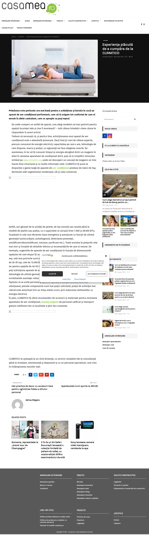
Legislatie (80, 523)
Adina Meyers (108, 57)
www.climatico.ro (32, 160)
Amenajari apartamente (111, 342)
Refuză (74, 274)
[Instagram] (144, 24)
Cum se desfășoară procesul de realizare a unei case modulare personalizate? (128, 231)
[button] (106, 256)
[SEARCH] (134, 119)
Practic (60, 21)
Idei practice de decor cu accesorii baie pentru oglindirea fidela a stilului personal (32, 389)
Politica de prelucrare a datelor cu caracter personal (53, 521)
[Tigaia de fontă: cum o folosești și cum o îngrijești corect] (107, 323)
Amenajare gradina (47, 482)
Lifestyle (95, 21)
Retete (116, 520)
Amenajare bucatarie (85, 485)
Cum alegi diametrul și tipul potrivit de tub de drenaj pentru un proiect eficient (125, 295)
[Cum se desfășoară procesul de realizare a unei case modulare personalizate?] (128, 221)
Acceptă (52, 274)
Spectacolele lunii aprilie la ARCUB (79, 386)
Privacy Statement (80, 279)
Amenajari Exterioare (42, 21)
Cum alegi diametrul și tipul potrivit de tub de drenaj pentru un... (119, 201)
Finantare (80, 520)
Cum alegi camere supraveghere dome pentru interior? (125, 309)
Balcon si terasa (46, 485)
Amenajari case (108, 345)
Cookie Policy (66, 279)
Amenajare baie (83, 489)
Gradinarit (44, 489)
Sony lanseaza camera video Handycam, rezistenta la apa (82, 445)
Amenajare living (83, 492)
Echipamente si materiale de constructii (129, 489)
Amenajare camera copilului (87, 498)
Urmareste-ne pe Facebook (117, 245)
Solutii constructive (77, 21)
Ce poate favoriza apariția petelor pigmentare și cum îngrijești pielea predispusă (108, 232)
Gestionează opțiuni (97, 274)
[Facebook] (142, 24)
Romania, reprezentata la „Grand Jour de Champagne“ (25, 445)
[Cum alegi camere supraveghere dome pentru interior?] (107, 309)
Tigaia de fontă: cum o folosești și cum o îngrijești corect (125, 323)
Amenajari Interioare (11, 21)
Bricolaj (80, 482)
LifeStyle (105, 40)
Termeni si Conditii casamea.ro (52, 526)
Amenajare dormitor (85, 495)
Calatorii (117, 523)
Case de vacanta (108, 348)
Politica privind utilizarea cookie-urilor (55, 517)
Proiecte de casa (83, 517)
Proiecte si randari (121, 485)
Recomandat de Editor (113, 21)
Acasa (27, 21)
